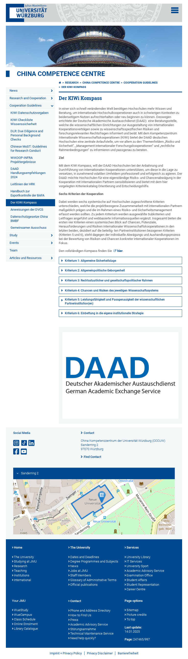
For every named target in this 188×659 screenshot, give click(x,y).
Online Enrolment (26, 624)
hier (120, 251)
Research (72, 82)
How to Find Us (80, 615)
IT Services (134, 561)
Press (74, 620)
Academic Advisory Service (145, 571)
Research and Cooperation (28, 98)
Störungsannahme (83, 629)
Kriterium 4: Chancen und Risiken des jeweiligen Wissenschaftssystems (111, 290)
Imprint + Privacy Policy (66, 653)
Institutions (21, 575)
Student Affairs (137, 580)
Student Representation (143, 584)
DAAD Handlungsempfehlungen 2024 (28, 173)
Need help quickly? (83, 638)
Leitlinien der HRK (23, 184)
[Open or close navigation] (174, 10)
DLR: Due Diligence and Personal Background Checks (27, 135)
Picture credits (137, 614)
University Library (138, 557)
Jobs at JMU (79, 571)
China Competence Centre (61, 73)
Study (13, 235)
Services (133, 547)
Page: (128, 639)
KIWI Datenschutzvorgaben (29, 113)
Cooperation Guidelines (26, 105)
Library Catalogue (26, 628)
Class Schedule (24, 619)
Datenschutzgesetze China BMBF (29, 219)
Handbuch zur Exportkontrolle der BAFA (27, 193)
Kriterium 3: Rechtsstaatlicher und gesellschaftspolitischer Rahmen (109, 280)
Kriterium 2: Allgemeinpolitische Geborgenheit (95, 270)
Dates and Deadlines (84, 557)
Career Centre (136, 589)
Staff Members (80, 575)
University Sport (137, 566)
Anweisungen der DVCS (27, 209)
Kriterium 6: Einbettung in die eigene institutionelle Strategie (104, 313)
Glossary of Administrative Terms (93, 580)
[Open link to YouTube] (24, 451)
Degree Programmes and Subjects (94, 561)
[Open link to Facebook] (16, 451)
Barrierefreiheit (128, 653)
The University (24, 557)
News (14, 90)
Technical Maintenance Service (92, 633)
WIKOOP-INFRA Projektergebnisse (23, 160)
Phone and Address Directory (90, 610)
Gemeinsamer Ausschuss (29, 227)
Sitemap (132, 610)
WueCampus (23, 614)
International (22, 580)
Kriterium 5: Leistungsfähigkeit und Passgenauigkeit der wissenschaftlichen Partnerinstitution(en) (115, 301)
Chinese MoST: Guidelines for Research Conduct (29, 148)
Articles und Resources (26, 258)
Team (13, 250)
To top (131, 619)
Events (14, 243)
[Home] (60, 82)
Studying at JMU (25, 561)
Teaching (20, 571)
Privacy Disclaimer (100, 653)
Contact (89, 433)
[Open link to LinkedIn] (31, 443)
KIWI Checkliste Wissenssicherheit (23, 122)
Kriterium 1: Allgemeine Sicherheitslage (90, 260)
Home (18, 547)
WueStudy (21, 610)
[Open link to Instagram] (16, 443)
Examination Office (140, 575)
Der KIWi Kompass (24, 202)
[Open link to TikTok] (24, 443)
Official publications (84, 584)
